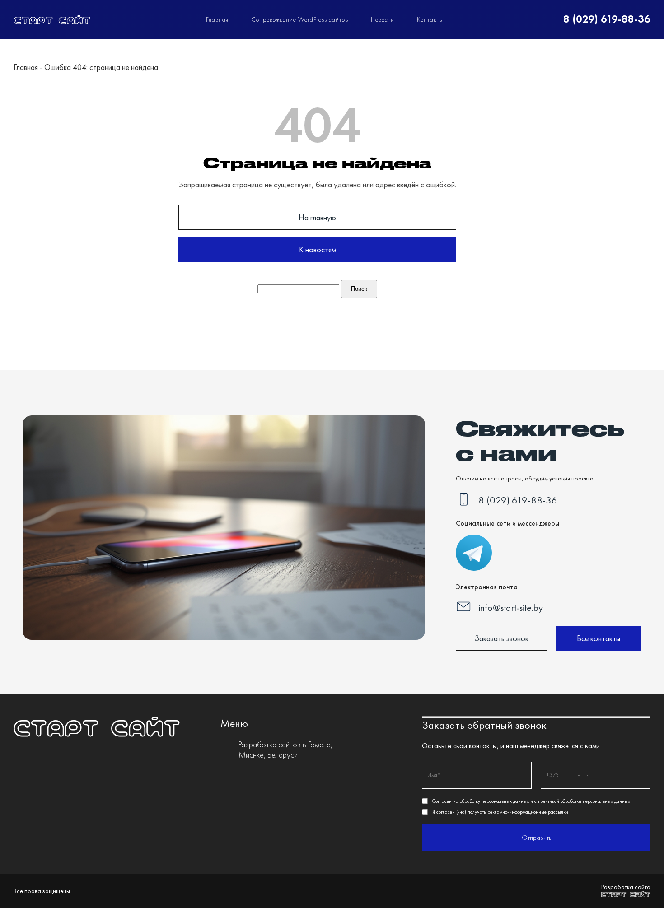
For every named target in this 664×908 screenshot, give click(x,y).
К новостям (317, 249)
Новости (382, 19)
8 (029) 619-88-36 (606, 18)
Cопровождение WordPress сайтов (299, 19)
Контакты (430, 19)
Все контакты (598, 638)
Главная (217, 19)
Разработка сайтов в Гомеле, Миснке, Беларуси (285, 749)
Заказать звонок (501, 638)
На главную (317, 217)
